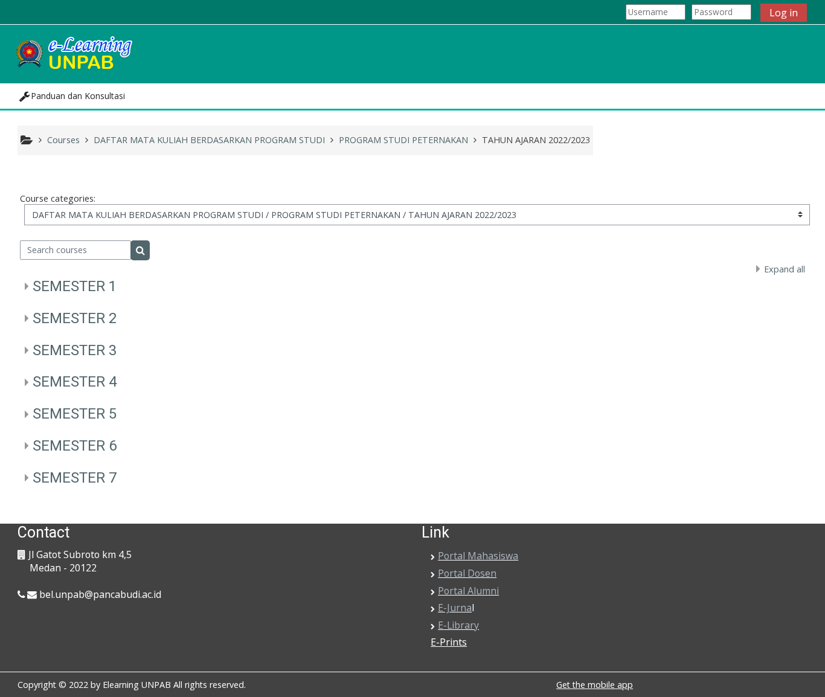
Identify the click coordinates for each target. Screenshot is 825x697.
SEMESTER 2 (75, 318)
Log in (783, 12)
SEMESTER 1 (75, 286)
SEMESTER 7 (75, 477)
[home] (73, 53)
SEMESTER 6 (75, 445)
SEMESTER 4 (75, 381)
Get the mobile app (594, 684)
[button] (72, 96)
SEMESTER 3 (75, 350)
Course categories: (57, 198)
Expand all (784, 269)
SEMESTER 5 (75, 413)
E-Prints (449, 642)
